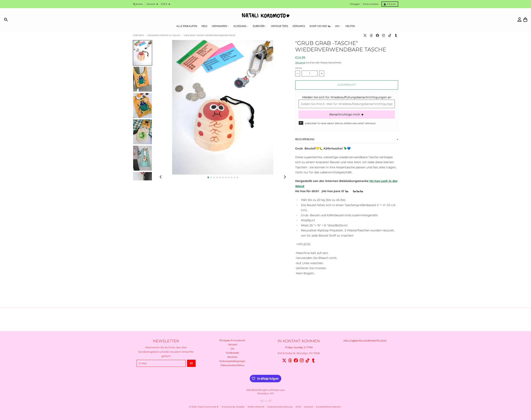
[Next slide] (284, 177)
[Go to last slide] (160, 177)
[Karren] (525, 19)
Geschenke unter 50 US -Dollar (163, 35)
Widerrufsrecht (255, 406)
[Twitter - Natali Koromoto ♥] (365, 35)
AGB (298, 406)
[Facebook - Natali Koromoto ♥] (377, 35)
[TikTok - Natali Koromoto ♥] (389, 35)
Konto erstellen (371, 4)
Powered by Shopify (233, 406)
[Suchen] (6, 19)
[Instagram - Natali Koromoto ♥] (383, 35)
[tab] (208, 177)
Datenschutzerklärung (279, 406)
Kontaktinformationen (328, 406)
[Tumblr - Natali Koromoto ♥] (395, 35)
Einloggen (355, 4)
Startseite (138, 35)
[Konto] (519, 19)
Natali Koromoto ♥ (208, 406)
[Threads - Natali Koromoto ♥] (371, 35)
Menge (298, 68)
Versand (300, 62)
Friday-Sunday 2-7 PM (299, 347)
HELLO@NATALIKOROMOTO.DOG (365, 340)
